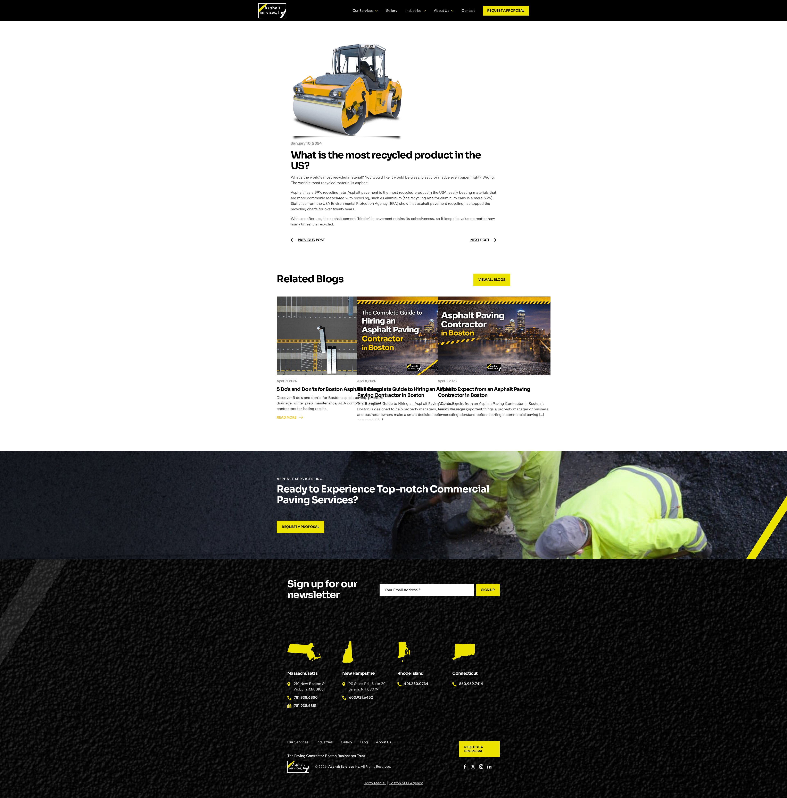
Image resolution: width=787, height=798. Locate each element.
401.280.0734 (416, 683)
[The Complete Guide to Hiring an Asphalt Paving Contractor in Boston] (413, 336)
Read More (287, 417)
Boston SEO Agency (406, 783)
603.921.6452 (361, 697)
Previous (306, 240)
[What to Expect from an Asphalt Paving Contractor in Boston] (494, 336)
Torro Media (375, 783)
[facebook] (465, 767)
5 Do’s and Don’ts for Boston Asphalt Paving (328, 389)
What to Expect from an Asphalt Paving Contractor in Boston (484, 392)
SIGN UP (488, 590)
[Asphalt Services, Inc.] (272, 5)
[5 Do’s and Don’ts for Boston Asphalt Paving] (333, 336)
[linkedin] (489, 767)
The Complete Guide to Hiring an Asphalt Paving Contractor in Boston (406, 392)
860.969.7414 (471, 683)
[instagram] (481, 767)
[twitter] (473, 767)
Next (474, 240)
